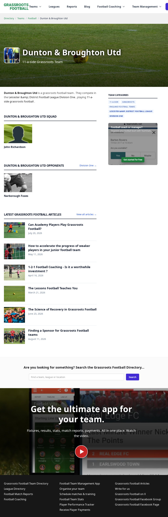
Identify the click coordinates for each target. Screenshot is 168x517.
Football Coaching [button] (109, 6)
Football (32, 18)
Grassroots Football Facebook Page (137, 504)
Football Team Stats (72, 499)
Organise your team (72, 489)
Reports (72, 6)
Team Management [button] (145, 6)
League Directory (14, 489)
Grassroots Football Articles (132, 483)
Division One (116, 116)
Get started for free (133, 159)
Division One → (88, 165)
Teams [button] (33, 6)
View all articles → (86, 214)
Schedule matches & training (77, 494)
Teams (20, 18)
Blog (87, 6)
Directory (9, 18)
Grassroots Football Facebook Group (138, 499)
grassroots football (22, 101)
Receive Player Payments (75, 510)
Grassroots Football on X (130, 494)
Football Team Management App (80, 483)
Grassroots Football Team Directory (26, 483)
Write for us (122, 489)
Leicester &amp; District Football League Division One (42, 97)
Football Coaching (15, 499)
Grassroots (128, 102)
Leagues (54, 6)
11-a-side (114, 102)
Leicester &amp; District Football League (131, 111)
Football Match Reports (18, 494)
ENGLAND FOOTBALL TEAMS (122, 106)
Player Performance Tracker (77, 504)
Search (132, 377)
